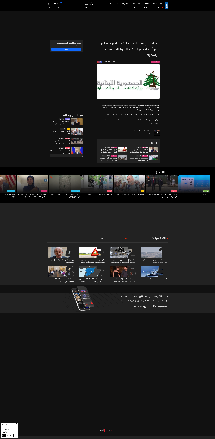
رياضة (139, 4)
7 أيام (112, 238)
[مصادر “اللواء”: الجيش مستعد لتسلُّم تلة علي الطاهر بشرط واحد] (154, 255)
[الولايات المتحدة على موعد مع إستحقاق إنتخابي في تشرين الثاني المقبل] (162, 186)
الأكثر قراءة (159, 238)
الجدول (145, 8)
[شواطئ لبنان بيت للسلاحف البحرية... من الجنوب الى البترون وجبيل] (65, 186)
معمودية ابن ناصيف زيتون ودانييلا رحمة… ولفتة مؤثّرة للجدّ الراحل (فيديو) (124, 280)
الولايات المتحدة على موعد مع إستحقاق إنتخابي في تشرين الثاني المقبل (60, 142)
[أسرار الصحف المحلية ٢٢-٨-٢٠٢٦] (154, 274)
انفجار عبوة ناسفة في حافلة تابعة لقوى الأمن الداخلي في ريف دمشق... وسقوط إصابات (92, 280)
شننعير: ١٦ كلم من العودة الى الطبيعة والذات (61, 132)
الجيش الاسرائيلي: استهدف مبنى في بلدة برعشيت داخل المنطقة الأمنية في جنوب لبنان (108, 159)
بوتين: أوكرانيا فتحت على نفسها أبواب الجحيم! (60, 151)
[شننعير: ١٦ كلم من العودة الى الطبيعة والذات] (129, 186)
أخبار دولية (67, 138)
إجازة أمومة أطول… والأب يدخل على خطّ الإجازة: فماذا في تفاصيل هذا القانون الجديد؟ (139, 151)
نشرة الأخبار (147, 4)
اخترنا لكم (151, 143)
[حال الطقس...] (194, 186)
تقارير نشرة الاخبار (75, 191)
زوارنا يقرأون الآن (73, 115)
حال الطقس (206, 191)
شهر (102, 238)
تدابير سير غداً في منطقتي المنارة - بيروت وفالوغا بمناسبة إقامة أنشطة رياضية (107, 151)
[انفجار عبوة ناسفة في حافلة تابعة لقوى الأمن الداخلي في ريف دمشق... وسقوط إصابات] (92, 274)
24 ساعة (125, 238)
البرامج (133, 8)
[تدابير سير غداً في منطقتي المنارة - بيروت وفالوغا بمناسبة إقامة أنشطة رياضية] (92, 255)
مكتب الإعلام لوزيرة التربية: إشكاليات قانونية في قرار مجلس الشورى (61, 122)
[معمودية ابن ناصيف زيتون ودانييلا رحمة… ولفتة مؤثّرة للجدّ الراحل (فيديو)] (123, 274)
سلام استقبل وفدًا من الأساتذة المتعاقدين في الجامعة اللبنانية (64, 280)
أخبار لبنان (116, 4)
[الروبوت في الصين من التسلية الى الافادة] (97, 186)
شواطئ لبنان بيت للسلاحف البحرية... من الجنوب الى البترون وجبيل (65, 195)
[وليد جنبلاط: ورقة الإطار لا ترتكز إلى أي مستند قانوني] (61, 255)
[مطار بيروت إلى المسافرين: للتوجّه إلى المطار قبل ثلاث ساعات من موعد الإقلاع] (123, 255)
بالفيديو (161, 172)
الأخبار (161, 4)
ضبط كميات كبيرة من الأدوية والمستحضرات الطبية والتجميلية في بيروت (139, 159)
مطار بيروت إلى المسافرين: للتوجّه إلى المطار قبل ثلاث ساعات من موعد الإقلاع (123, 261)
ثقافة (134, 4)
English (86, 7)
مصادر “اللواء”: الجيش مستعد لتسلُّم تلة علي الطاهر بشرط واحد (154, 261)
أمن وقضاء (145, 147)
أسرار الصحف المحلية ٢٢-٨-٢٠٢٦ (156, 279)
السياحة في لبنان (126, 4)
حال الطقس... (204, 194)
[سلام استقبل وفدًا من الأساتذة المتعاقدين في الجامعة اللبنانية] (61, 274)
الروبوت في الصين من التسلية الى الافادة (99, 194)
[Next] (2, 186)
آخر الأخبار (155, 4)
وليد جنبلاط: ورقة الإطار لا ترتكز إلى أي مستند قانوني (62, 261)
